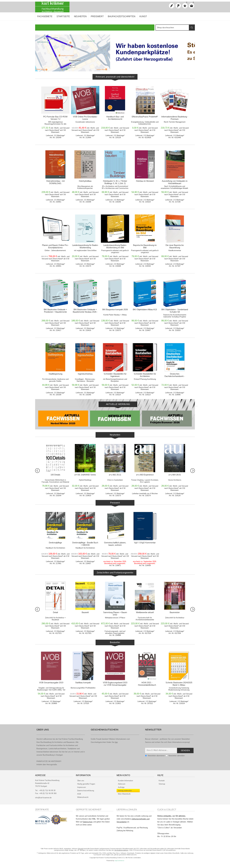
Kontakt (162, 781)
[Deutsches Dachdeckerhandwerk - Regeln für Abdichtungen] (175, 357)
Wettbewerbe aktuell (55, 612)
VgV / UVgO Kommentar (145, 542)
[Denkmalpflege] (55, 526)
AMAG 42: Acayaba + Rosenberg (85, 476)
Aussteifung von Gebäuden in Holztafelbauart (174, 182)
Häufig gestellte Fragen (86, 784)
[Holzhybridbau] (85, 164)
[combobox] (172, 27)
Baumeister (85, 612)
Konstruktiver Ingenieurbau (115, 612)
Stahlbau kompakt (83, 682)
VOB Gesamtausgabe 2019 (51, 682)
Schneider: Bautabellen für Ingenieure (115, 375)
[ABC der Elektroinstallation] (55, 458)
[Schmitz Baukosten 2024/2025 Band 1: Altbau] (179, 666)
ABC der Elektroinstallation (55, 475)
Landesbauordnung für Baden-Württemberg (85, 246)
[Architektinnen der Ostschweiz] (175, 458)
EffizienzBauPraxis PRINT (144, 612)
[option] (115, 53)
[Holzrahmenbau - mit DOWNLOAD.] (55, 164)
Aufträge (121, 787)
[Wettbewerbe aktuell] (55, 596)
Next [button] (192, 470)
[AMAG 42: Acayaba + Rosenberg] (85, 458)
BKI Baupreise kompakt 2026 (115, 309)
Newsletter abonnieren (156, 756)
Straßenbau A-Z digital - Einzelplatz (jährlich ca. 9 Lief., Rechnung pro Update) (175, 614)
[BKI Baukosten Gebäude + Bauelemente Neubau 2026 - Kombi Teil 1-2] (85, 293)
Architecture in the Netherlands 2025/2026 (145, 476)
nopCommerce (119, 860)
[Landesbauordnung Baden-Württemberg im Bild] (115, 229)
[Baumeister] (85, 596)
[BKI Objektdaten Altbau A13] (145, 293)
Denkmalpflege (55, 542)
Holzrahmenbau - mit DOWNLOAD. (55, 182)
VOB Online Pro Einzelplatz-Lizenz (85, 117)
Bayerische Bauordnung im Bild (145, 246)
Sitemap (162, 784)
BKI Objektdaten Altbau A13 (145, 309)
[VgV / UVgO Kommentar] (145, 526)
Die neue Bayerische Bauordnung (175, 246)
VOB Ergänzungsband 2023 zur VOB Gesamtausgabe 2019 (115, 684)
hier (116, 742)
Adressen (121, 784)
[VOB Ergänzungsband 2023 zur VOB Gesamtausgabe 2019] (115, 666)
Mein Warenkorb (124, 794)
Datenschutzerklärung (85, 791)
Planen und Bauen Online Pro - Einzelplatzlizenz (55, 246)
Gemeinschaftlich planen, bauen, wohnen (115, 543)
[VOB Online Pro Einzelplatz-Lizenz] (85, 100)
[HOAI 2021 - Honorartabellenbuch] (147, 666)
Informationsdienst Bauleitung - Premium (174, 117)
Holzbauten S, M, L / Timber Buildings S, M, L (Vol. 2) (115, 182)
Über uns (80, 781)
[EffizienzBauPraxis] (145, 596)
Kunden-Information (125, 781)
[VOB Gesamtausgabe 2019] (51, 666)
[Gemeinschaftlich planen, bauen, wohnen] (115, 526)
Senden (185, 750)
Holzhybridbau (85, 181)
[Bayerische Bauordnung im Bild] (145, 229)
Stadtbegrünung (55, 374)
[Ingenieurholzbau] (85, 357)
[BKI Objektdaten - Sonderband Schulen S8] (175, 293)
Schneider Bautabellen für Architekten (145, 375)
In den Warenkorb (56, 89)
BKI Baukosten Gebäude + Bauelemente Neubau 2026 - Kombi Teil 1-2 (85, 311)
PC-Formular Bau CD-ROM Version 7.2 (55, 117)
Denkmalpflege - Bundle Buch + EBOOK (85, 543)
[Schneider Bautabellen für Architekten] (145, 357)
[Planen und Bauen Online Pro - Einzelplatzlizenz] (55, 229)
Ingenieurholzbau (85, 374)
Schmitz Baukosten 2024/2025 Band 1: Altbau (179, 683)
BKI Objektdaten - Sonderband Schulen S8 (174, 310)
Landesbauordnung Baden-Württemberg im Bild (115, 246)
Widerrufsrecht (82, 797)
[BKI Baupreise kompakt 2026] (115, 293)
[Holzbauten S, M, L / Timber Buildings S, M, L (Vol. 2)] (115, 164)
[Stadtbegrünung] (55, 357)
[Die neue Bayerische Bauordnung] (175, 229)
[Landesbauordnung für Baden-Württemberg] (85, 229)
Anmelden (178, 5)
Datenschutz (88, 822)
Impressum (81, 787)
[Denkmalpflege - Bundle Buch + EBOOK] (85, 526)
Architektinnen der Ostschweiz (174, 475)
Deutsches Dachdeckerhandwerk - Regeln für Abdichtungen (174, 376)
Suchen (192, 27)
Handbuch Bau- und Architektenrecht (115, 117)
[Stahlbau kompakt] (83, 666)
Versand (66, 128)
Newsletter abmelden (177, 756)
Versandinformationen (121, 850)
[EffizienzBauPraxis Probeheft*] (145, 100)
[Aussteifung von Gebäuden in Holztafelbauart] (175, 164)
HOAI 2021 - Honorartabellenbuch (147, 683)
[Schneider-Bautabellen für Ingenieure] (115, 357)
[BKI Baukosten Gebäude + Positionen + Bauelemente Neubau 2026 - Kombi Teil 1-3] (55, 293)
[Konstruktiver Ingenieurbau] (115, 596)
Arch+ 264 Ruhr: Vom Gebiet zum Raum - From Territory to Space (115, 477)
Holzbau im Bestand (145, 181)
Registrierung (171, 5)
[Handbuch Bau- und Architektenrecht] (115, 100)
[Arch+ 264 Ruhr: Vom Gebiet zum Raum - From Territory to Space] (115, 458)
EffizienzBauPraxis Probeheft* (145, 116)
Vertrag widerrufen (125, 791)
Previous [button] (37, 470)
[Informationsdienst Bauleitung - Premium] (175, 100)
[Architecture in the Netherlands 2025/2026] (145, 458)
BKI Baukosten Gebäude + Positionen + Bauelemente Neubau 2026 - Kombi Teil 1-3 (55, 311)
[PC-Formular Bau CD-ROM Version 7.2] (55, 100)
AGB (79, 794)
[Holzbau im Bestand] (145, 164)
